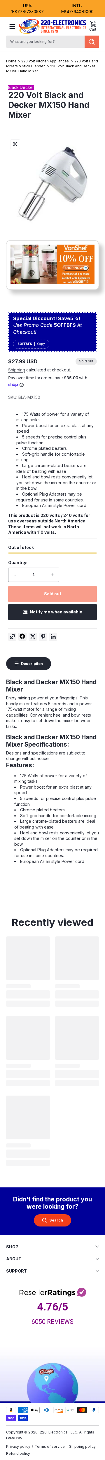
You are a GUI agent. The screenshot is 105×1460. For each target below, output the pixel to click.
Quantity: (17, 562)
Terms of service (50, 1446)
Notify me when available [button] (56, 611)
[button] (93, 26)
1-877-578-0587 (27, 11)
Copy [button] (41, 344)
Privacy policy (18, 1446)
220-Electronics (54, 1432)
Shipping (16, 369)
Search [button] (56, 1220)
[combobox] (44, 42)
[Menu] (12, 26)
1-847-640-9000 (77, 11)
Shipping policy (82, 1446)
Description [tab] (32, 663)
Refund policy (18, 1453)
